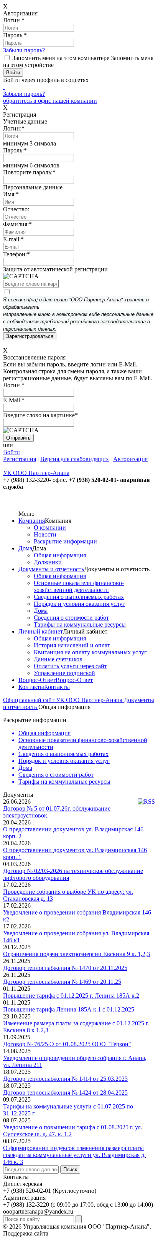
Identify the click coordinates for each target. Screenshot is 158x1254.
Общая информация (60, 555)
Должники (48, 562)
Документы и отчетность (51, 569)
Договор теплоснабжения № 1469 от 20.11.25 (62, 981)
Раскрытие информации (65, 541)
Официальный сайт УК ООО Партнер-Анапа (63, 700)
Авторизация (130, 459)
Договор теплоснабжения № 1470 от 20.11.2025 (65, 968)
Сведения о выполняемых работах (79, 597)
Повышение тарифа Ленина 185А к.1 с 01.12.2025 (68, 1009)
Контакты (31, 687)
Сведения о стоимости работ (71, 617)
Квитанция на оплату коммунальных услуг (90, 652)
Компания (31, 520)
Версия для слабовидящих (74, 459)
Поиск (70, 1169)
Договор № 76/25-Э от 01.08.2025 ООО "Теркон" (67, 1044)
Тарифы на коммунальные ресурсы (80, 624)
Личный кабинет (40, 631)
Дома (25, 548)
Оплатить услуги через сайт (70, 666)
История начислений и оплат (72, 645)
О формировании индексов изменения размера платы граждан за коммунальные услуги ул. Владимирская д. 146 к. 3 (74, 1155)
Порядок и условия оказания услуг (79, 603)
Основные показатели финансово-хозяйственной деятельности (79, 586)
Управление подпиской (64, 673)
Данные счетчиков (58, 659)
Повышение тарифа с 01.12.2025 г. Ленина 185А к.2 (71, 995)
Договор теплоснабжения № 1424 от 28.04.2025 (65, 1092)
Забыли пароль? (24, 50)
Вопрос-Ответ (37, 680)
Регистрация (19, 459)
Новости (45, 534)
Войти (11, 452)
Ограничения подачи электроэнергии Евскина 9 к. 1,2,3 (76, 954)
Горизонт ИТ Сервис (77, 1233)
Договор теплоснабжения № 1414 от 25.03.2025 (65, 1078)
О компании (50, 527)
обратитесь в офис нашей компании (50, 100)
